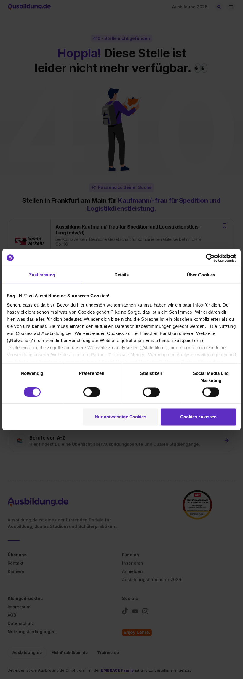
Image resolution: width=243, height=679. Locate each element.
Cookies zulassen (198, 416)
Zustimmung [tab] (42, 274)
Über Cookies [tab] (201, 274)
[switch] (91, 392)
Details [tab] (121, 274)
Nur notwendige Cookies (120, 416)
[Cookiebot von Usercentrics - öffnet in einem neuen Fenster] (210, 257)
